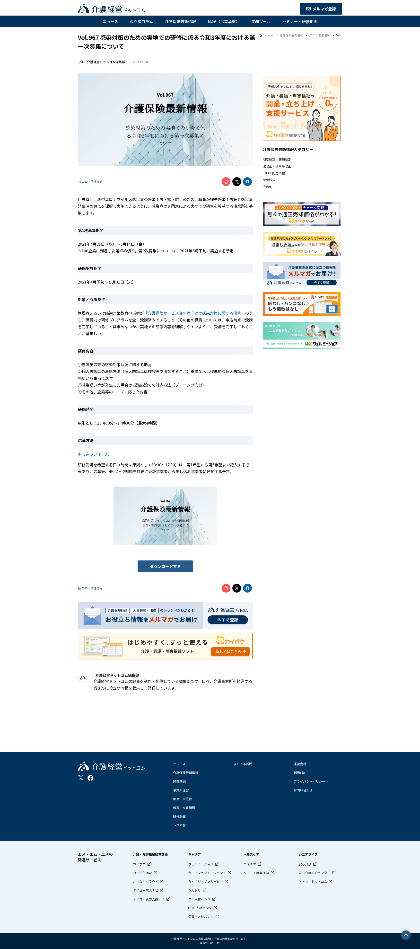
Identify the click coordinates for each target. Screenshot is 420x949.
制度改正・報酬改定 (277, 159)
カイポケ (139, 864)
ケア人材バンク (199, 899)
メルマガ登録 (324, 9)
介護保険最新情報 (180, 21)
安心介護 (305, 864)
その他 (267, 186)
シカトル (194, 890)
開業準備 (179, 781)
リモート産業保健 (256, 872)
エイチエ (250, 864)
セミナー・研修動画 (299, 21)
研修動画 (179, 816)
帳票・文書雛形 (184, 807)
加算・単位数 (182, 799)
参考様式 (269, 179)
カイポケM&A (142, 872)
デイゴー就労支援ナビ (149, 899)
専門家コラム (141, 21)
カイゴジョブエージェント (207, 872)
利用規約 (300, 772)
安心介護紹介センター (314, 872)
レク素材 (179, 825)
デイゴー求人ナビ (145, 890)
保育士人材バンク (201, 916)
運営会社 (300, 764)
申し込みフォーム (93, 454)
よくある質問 (242, 764)
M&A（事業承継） (224, 21)
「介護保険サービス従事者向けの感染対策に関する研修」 (194, 313)
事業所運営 (181, 790)
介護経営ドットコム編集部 (106, 62)
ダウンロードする (165, 566)
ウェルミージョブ (200, 864)
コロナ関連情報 (274, 173)
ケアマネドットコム (313, 881)
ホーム (269, 35)
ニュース (110, 21)
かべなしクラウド (145, 881)
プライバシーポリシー (309, 781)
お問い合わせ (303, 790)
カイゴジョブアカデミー (205, 881)
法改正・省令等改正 (277, 166)
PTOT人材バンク (200, 907)
